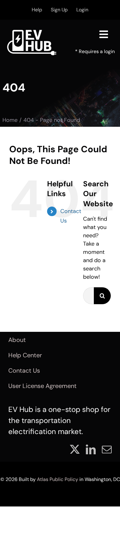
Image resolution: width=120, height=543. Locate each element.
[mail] (107, 449)
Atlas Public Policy (57, 479)
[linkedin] (91, 449)
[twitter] (75, 449)
